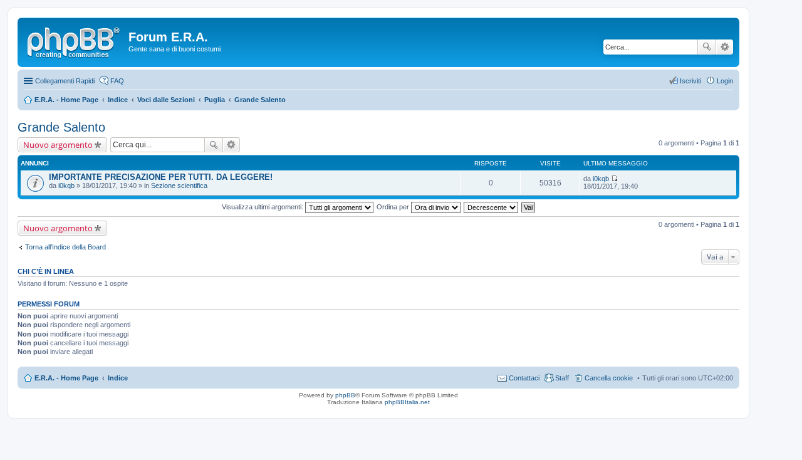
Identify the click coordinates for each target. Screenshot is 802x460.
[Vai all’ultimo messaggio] (614, 178)
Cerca (706, 47)
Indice (118, 378)
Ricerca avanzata (724, 47)
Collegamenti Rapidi (65, 81)
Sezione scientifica (179, 185)
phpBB (345, 395)
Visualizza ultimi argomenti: (263, 207)
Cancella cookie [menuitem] (609, 378)
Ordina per (394, 207)
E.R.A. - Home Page (66, 378)
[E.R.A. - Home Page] (74, 41)
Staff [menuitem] (562, 378)
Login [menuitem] (725, 81)
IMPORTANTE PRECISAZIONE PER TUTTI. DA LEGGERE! (161, 177)
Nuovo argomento (58, 144)
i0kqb (66, 185)
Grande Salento (61, 127)
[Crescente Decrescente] (491, 207)
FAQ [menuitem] (117, 81)
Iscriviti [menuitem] (690, 81)
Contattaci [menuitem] (524, 378)
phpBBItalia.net (407, 402)
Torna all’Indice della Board (65, 247)
